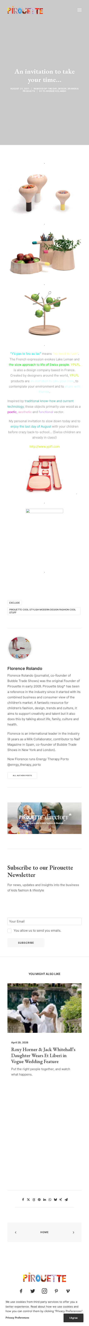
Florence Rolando (54, 91)
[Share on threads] (33, 1199)
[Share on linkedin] (44, 1199)
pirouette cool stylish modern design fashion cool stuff (42, 611)
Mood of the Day (46, 88)
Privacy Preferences (17, 1317)
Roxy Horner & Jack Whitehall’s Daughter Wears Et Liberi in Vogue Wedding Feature (43, 1055)
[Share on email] (66, 1199)
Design (62, 88)
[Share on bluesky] (55, 1199)
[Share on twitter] (28, 1199)
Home (44, 1232)
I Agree (73, 1317)
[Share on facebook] (22, 1199)
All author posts (22, 775)
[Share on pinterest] (39, 1199)
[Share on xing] (60, 1199)
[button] (79, 10)
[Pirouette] (25, 10)
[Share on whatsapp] (49, 1199)
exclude (14, 602)
